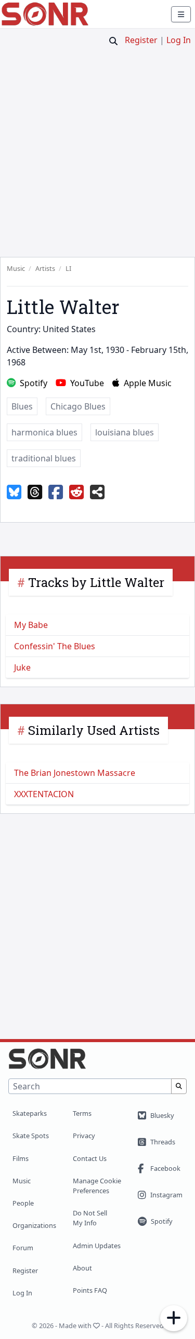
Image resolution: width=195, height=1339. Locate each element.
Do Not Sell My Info (90, 1217)
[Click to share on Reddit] (76, 492)
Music (21, 1180)
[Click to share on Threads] (35, 492)
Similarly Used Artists (94, 730)
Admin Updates (97, 1245)
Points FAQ (90, 1290)
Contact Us (90, 1158)
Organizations (34, 1225)
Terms (82, 1113)
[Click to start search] (113, 41)
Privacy (84, 1135)
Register (141, 40)
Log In (178, 40)
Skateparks (29, 1113)
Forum (22, 1247)
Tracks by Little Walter (96, 582)
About (82, 1268)
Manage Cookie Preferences (97, 1185)
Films (20, 1158)
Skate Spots (30, 1135)
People (23, 1203)
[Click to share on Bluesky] (14, 492)
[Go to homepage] (45, 14)
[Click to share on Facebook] (55, 492)
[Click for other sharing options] (97, 492)
